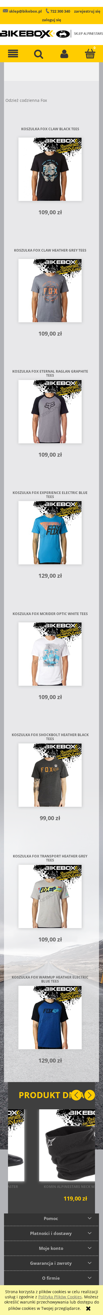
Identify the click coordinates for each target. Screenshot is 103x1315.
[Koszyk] (90, 53)
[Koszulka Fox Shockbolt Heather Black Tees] (50, 775)
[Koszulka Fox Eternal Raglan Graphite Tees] (50, 411)
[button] (13, 53)
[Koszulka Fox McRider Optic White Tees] (50, 654)
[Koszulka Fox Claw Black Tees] (50, 169)
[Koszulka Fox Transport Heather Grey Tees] (50, 896)
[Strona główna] (51, 30)
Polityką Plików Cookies (60, 1297)
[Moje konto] (64, 53)
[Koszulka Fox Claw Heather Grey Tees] (50, 290)
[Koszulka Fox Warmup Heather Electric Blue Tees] (50, 1017)
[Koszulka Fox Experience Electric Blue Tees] (50, 533)
